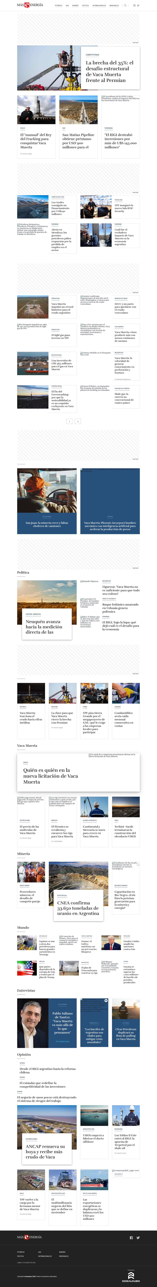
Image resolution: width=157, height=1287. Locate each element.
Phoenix (110, 517)
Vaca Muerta (119, 327)
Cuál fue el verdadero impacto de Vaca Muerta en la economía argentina (124, 237)
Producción (55, 330)
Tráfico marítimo (86, 936)
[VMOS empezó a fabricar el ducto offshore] (94, 1115)
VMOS (116, 820)
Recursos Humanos (121, 885)
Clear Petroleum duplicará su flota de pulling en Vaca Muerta (125, 1034)
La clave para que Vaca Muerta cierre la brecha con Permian (62, 717)
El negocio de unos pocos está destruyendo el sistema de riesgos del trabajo (46, 1099)
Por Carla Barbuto (56, 841)
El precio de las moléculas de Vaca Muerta (29, 830)
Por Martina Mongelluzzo (123, 379)
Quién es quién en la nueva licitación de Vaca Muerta (50, 776)
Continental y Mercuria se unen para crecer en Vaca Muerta (94, 831)
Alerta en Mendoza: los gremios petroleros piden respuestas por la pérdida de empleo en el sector (61, 240)
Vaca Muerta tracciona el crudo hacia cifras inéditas (31, 717)
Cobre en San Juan (58, 197)
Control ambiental (33, 614)
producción (55, 298)
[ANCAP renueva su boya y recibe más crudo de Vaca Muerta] (47, 1127)
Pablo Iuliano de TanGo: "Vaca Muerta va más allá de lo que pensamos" (62, 1023)
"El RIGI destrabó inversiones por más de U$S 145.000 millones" (121, 141)
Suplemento (119, 1174)
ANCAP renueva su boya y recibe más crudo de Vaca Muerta (45, 1154)
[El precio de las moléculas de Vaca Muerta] (31, 807)
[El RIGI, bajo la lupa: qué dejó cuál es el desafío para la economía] (90, 623)
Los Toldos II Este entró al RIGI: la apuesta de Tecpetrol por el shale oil (126, 1142)
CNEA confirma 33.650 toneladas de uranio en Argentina (78, 908)
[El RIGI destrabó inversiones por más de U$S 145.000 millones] (121, 110)
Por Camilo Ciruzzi (62, 1041)
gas (63, 128)
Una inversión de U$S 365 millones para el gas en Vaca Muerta (62, 365)
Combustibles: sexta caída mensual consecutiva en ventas (124, 719)
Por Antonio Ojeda (26, 154)
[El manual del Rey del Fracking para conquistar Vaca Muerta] (36, 110)
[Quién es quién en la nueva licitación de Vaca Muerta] (114, 772)
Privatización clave (58, 1193)
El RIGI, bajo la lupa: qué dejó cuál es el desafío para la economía (120, 626)
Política (85, 5)
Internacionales (99, 5)
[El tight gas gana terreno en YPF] (32, 335)
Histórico (23, 707)
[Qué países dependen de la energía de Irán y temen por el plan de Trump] (27, 968)
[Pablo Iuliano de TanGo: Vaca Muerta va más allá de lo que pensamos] (32, 1023)
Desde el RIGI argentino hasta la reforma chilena (48, 1070)
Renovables (114, 5)
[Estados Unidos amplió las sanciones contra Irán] (111, 942)
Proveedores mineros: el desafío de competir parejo (30, 896)
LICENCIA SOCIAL (57, 386)
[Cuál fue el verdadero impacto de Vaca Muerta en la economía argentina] (96, 235)
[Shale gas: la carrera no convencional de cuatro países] (96, 397)
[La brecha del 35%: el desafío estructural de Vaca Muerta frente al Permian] (78, 68)
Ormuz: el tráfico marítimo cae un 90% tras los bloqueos (89, 946)
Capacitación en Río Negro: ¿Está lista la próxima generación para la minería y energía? (125, 900)
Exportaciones (25, 820)
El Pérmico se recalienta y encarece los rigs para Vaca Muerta (62, 831)
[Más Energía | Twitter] (138, 5)
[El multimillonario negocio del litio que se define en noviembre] (63, 1180)
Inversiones (118, 1129)
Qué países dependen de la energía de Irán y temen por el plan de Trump (47, 972)
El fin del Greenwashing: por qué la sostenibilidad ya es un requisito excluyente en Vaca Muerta (62, 400)
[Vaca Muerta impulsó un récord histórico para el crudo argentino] (32, 307)
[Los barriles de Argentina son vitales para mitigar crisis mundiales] (94, 1008)
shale (25, 762)
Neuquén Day (119, 353)
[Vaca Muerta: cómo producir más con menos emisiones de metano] (96, 335)
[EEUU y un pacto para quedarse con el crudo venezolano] (96, 307)
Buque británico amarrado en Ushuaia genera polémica (120, 608)
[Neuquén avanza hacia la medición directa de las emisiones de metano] (47, 602)
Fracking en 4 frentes (122, 388)
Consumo (118, 707)
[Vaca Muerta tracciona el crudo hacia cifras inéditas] (31, 693)
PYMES (85, 707)
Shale (22, 128)
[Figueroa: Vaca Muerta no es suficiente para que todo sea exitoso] (90, 587)
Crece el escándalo (109, 599)
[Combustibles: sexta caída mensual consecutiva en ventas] (126, 693)
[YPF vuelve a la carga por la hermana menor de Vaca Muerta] (31, 1180)
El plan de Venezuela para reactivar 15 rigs (89, 970)
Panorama (109, 128)
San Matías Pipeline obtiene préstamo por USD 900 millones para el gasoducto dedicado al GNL (78, 145)
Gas (67, 5)
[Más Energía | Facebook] (134, 5)
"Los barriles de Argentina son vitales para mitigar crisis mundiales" (94, 1036)
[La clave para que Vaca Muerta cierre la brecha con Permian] (63, 693)
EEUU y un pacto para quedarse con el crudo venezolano (125, 308)
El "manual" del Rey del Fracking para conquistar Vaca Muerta (35, 141)
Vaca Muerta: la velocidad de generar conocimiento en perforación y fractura (124, 365)
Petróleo (58, 5)
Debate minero (24, 885)
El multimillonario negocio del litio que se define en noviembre (61, 1206)
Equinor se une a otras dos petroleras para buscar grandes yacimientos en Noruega (47, 948)
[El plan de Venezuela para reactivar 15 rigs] (69, 968)
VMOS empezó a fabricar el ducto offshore (93, 1138)
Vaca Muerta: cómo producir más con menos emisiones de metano (126, 337)
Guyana (126, 961)
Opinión (22, 1063)
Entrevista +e (94, 1023)
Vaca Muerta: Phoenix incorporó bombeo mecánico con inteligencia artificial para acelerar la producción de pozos (110, 526)
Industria (54, 707)
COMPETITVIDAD (92, 55)
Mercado (54, 820)
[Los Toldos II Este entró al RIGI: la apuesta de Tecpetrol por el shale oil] (126, 1115)
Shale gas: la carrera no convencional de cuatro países (124, 398)
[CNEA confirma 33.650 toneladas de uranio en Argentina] (78, 884)
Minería (75, 5)
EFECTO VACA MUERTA (90, 1193)
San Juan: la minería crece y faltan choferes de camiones (47, 524)
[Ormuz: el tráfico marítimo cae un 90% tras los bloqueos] (69, 942)
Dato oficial (62, 895)
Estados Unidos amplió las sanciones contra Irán (131, 945)
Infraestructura (88, 1129)
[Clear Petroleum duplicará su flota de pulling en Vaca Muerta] (126, 1008)
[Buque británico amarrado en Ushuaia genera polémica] (90, 605)
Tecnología (118, 200)
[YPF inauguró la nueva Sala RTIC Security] (96, 206)
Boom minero (47, 517)
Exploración (43, 936)
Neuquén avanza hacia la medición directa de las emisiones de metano (44, 632)
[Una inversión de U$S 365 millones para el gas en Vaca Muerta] (32, 363)
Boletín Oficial (57, 355)
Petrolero (127, 936)
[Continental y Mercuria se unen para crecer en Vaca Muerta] (94, 807)
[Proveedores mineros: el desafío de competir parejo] (31, 872)
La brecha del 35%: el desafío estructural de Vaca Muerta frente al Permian (109, 71)
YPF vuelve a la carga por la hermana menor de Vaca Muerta (30, 1204)
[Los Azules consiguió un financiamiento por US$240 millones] (32, 206)
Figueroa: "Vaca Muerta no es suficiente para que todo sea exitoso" (121, 590)
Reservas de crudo (121, 298)
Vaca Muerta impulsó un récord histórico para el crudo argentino (62, 308)
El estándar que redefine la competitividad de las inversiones (42, 1084)
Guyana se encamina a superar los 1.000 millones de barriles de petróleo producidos (131, 974)
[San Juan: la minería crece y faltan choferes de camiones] (47, 490)
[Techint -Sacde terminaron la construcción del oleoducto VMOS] (126, 807)
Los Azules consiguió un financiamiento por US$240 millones (60, 208)
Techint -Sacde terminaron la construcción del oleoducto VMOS (125, 831)
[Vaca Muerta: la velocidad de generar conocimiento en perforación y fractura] (96, 363)
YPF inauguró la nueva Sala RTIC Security (124, 208)
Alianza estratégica (90, 820)
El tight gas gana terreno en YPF (61, 337)
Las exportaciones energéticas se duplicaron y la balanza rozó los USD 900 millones (93, 1209)
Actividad (126, 1023)
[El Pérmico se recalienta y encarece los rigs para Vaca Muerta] (63, 807)
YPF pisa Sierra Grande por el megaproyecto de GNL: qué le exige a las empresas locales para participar (94, 722)
